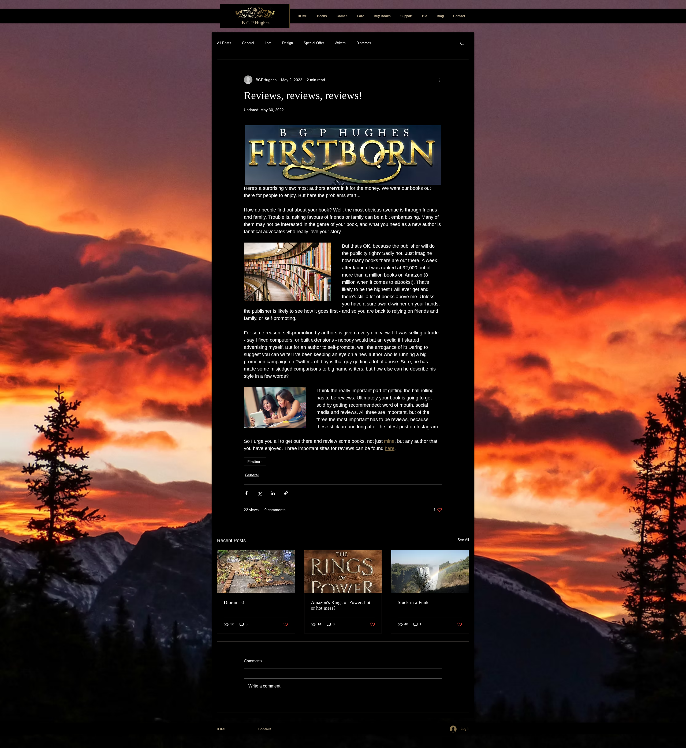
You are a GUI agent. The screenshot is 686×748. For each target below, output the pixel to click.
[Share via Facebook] (246, 493)
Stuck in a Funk (413, 602)
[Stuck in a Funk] (430, 571)
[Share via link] (285, 493)
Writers (340, 43)
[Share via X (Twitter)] (259, 493)
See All (463, 540)
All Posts (224, 43)
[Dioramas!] (256, 571)
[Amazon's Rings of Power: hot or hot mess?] (343, 571)
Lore (268, 43)
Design (287, 43)
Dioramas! (234, 602)
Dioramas (363, 43)
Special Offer (314, 43)
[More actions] (439, 80)
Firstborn (255, 461)
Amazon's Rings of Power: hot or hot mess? (340, 605)
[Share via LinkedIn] (272, 493)
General (248, 43)
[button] (462, 43)
